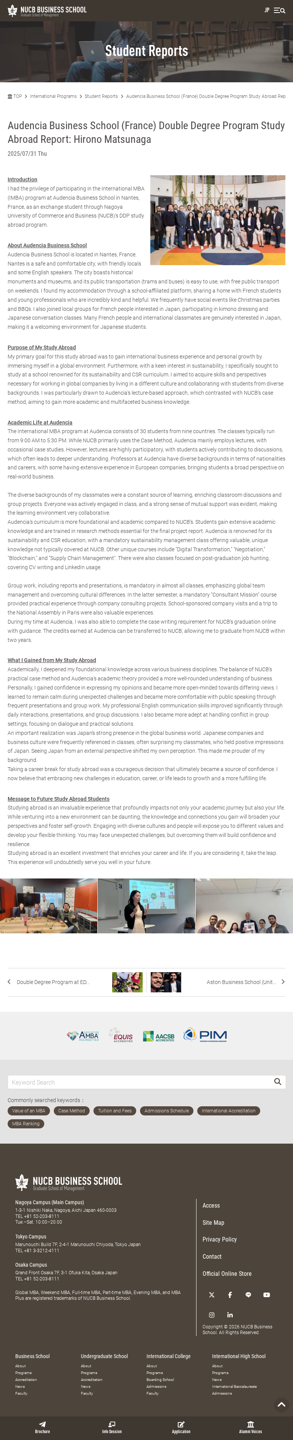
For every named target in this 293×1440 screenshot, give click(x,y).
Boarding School (160, 1380)
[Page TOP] (281, 1405)
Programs (23, 1373)
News (20, 1386)
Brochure (42, 1432)
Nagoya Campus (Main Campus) (49, 1202)
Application (181, 1432)
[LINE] (248, 1295)
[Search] (278, 1082)
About (20, 1366)
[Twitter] (212, 1295)
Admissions (156, 1386)
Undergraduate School (104, 1356)
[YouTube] (267, 1295)
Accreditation (26, 1380)
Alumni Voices (250, 1432)
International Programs (53, 96)
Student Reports (101, 96)
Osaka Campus (31, 1265)
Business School (32, 1356)
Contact (212, 1256)
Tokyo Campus (30, 1237)
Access (211, 1205)
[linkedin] (230, 1315)
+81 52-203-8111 (42, 1216)
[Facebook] (230, 1295)
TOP (17, 96)
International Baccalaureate (234, 1386)
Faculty (21, 1393)
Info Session (112, 1432)
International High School (239, 1356)
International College (168, 1356)
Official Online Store (227, 1273)
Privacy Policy (220, 1239)
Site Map (213, 1222)
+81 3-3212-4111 (42, 1250)
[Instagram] (212, 1315)
